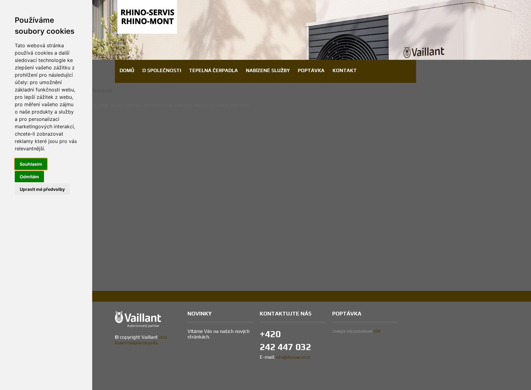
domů (127, 70)
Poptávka (311, 70)
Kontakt (344, 70)
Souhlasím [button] (31, 164)
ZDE (377, 331)
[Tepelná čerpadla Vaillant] (147, 13)
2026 (163, 337)
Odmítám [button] (29, 176)
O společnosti (161, 70)
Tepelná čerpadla (213, 70)
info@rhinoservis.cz (293, 357)
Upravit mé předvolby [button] (42, 189)
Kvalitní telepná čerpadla (136, 343)
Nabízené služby (268, 70)
